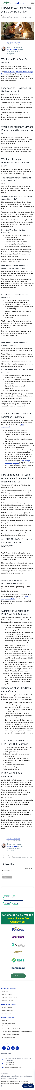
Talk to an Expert (7, 994)
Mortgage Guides (7, 1007)
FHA (14, 896)
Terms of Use (18, 1083)
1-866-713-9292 (9, 1063)
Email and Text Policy (6, 1081)
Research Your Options (8, 1004)
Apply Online (5, 991)
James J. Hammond (13, 42)
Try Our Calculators (7, 1010)
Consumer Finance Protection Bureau (13, 1028)
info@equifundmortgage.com (13, 1067)
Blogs (2, 15)
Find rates (18, 976)
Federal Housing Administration (11, 1034)
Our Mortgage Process (8, 1023)
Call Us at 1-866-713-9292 (9, 997)
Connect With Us (6, 1044)
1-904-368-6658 (9, 1065)
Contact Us (5, 1026)
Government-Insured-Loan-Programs (13, 900)
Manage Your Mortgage (8, 988)
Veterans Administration (8, 1037)
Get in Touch (28, 1086)
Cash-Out (15, 903)
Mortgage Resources (7, 1017)
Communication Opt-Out (27, 1083)
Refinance (6, 896)
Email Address (6, 870)
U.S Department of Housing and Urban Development (17, 1031)
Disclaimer (25, 1081)
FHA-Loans (7, 903)
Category (9, 15)
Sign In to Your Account (8, 1000)
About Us (4, 1020)
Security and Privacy (17, 1081)
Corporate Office (6, 1053)
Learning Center (6, 1013)
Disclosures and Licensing (7, 1083)
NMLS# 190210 (12, 49)
